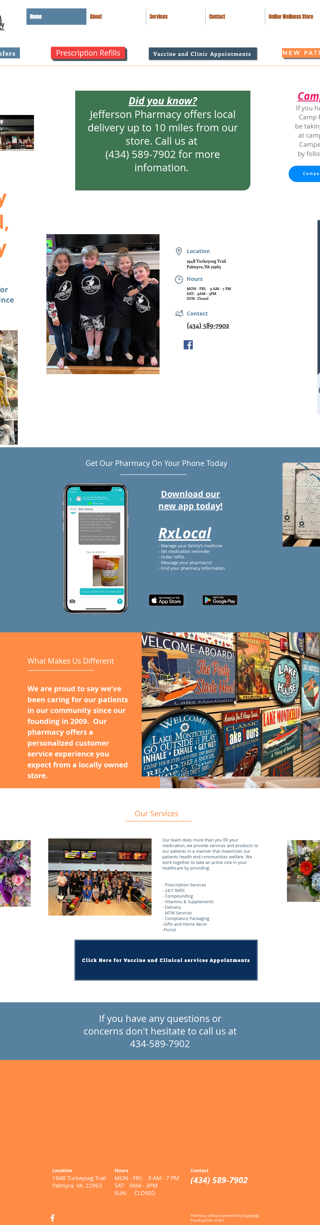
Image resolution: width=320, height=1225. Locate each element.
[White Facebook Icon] (52, 1218)
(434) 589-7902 (208, 325)
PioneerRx (251, 1215)
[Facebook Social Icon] (188, 344)
